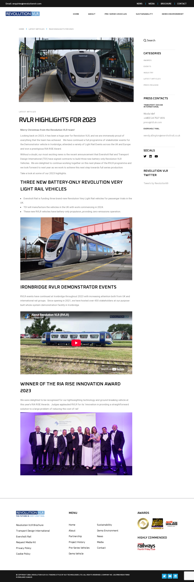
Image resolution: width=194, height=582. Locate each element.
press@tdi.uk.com (153, 122)
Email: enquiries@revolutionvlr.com (23, 3)
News (100, 536)
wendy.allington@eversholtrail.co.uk (162, 135)
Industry (148, 73)
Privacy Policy (23, 548)
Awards (148, 60)
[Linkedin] (175, 576)
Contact (101, 548)
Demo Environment (107, 531)
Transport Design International (33, 531)
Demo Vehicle (76, 554)
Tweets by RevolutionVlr (156, 183)
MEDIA (152, 3)
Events (147, 66)
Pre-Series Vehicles (79, 548)
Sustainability (104, 525)
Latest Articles (36, 29)
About (72, 531)
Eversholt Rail (23, 537)
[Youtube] (169, 576)
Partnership (75, 536)
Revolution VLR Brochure (29, 525)
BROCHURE (166, 3)
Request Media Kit (26, 542)
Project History (77, 542)
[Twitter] (164, 576)
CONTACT (182, 3)
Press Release (151, 85)
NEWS (139, 3)
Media (100, 542)
